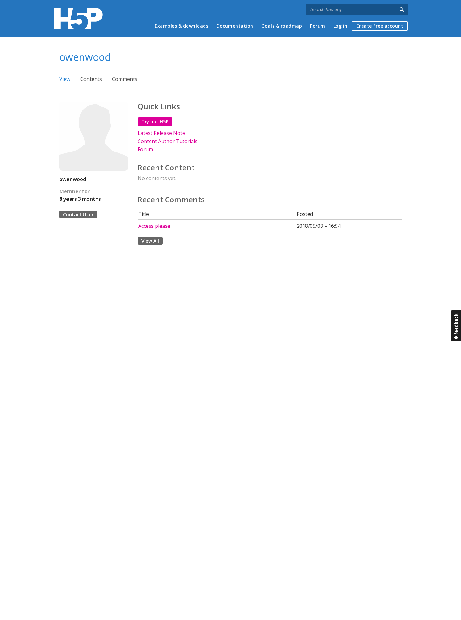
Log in (340, 26)
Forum (317, 26)
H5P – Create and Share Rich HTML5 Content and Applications (78, 19)
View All (150, 241)
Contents (91, 79)
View (64, 79)
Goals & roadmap (282, 26)
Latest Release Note (161, 133)
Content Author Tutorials (168, 141)
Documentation (234, 26)
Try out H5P (155, 121)
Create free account (380, 26)
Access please (154, 225)
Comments (124, 79)
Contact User (78, 214)
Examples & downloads (181, 26)
